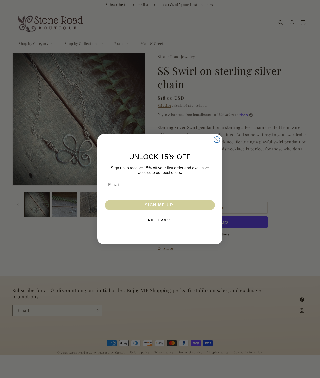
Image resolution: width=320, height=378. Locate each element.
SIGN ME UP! (160, 205)
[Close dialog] (217, 140)
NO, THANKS (160, 220)
